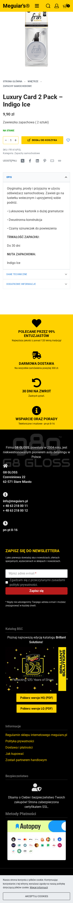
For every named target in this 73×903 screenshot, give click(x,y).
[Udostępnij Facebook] (30, 161)
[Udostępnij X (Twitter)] (22, 161)
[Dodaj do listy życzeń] (68, 140)
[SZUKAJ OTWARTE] (48, 6)
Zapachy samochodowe (17, 86)
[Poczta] (52, 161)
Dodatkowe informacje (21, 284)
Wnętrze (33, 81)
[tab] (36, 177)
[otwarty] (37, 6)
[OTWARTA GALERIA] (36, 36)
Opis (9, 177)
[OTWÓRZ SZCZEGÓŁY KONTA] (56, 6)
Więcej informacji (39, 887)
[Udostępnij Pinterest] (45, 161)
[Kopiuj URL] (59, 161)
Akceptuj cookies (36, 896)
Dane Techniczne (16, 274)
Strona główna (12, 81)
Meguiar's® (16, 6)
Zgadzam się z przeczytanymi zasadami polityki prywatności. (37, 582)
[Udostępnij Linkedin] (37, 161)
